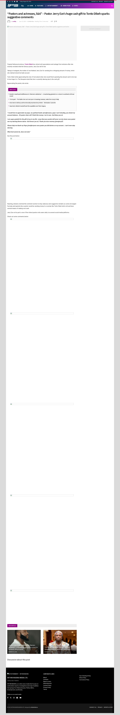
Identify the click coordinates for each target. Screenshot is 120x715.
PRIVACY (101, 1)
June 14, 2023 (22, 21)
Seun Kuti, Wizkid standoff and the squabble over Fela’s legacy (27, 106)
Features (40, 5)
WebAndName (34, 707)
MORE (76, 5)
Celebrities (31, 21)
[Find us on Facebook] (7, 1)
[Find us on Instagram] (12, 1)
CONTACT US (94, 1)
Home (31, 5)
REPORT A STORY (108, 1)
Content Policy (47, 685)
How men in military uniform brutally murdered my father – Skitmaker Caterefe (32, 103)
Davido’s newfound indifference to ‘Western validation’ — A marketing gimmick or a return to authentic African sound (23, 647)
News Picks (66, 5)
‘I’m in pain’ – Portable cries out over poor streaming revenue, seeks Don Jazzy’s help (34, 99)
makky (14, 21)
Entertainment (52, 5)
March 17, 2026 (49, 651)
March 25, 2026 (13, 651)
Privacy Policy (47, 687)
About (45, 677)
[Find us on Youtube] (14, 1)
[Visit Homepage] (15, 6)
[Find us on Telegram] (17, 1)
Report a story (47, 681)
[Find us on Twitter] (9, 1)
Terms (45, 689)
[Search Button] (112, 5)
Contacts (45, 679)
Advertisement (47, 683)
